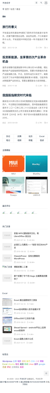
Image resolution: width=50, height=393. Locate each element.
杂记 (4, 123)
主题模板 (15, 367)
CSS (33, 361)
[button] (36, 2)
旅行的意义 (9, 27)
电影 (19, 361)
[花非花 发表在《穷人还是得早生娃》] (19, 213)
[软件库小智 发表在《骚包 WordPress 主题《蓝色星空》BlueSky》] (27, 213)
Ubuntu (11, 364)
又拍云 (25, 384)
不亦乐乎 (6, 3)
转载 (4, 86)
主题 (15, 361)
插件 (36, 364)
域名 (17, 364)
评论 (9, 367)
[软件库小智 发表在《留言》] (34, 213)
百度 (4, 367)
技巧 (28, 361)
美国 (22, 364)
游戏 (24, 361)
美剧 (22, 367)
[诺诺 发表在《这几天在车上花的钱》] (5, 213)
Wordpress (7, 361)
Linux (31, 364)
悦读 (4, 48)
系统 (26, 364)
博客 (42, 361)
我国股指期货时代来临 (17, 95)
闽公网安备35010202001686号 (33, 382)
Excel (41, 136)
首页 (7, 9)
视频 (19, 140)
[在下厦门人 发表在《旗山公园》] (12, 213)
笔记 (8, 140)
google (42, 364)
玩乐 (31, 136)
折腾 (19, 136)
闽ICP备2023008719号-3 (10, 382)
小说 (37, 361)
